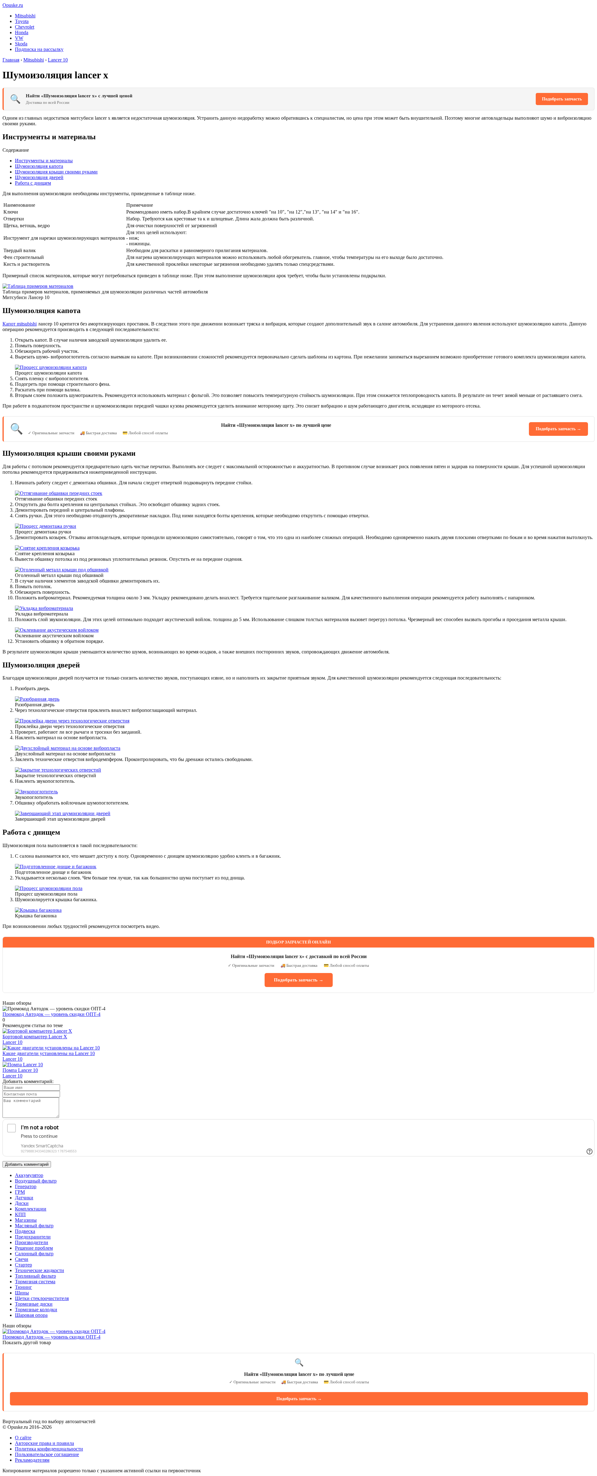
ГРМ (20, 1192)
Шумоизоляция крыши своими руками (56, 171)
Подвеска (25, 1231)
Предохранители (33, 1236)
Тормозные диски (34, 1304)
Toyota (22, 21)
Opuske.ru (12, 5)
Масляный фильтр (34, 1225)
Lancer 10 (12, 1042)
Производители (31, 1242)
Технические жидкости (39, 1270)
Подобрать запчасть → (558, 429)
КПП (20, 1214)
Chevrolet (24, 27)
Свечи (21, 1259)
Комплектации (30, 1208)
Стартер (23, 1264)
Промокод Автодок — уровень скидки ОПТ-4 (51, 1014)
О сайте (23, 1437)
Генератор (25, 1186)
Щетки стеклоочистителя (42, 1298)
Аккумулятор (29, 1175)
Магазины (26, 1220)
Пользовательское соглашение (47, 1454)
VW (19, 38)
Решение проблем (34, 1248)
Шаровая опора (31, 1315)
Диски (22, 1203)
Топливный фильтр (35, 1276)
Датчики (24, 1197)
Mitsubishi (25, 15)
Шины (22, 1292)
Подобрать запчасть (562, 99)
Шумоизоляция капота (39, 166)
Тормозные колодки (36, 1309)
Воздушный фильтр (36, 1180)
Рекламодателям (32, 1460)
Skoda (21, 43)
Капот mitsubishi (19, 323)
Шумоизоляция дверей (39, 177)
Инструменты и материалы (44, 160)
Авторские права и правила (44, 1443)
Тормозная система (35, 1281)
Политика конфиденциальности (49, 1448)
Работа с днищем (33, 183)
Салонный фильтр (34, 1253)
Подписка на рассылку (39, 49)
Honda (21, 32)
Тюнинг (23, 1287)
